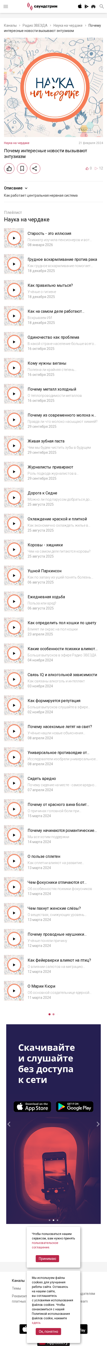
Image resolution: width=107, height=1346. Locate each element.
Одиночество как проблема (53, 337)
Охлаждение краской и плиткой (57, 519)
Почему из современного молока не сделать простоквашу (62, 418)
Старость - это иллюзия (49, 233)
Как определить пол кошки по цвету (62, 622)
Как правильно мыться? (50, 285)
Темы (16, 1288)
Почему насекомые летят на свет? (60, 726)
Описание (13, 188)
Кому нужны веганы (47, 363)
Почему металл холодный (52, 389)
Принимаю (47, 1259)
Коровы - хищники (45, 545)
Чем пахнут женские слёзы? (54, 908)
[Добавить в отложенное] (22, 168)
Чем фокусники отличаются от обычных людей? (56, 885)
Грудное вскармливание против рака (62, 259)
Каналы (10, 25)
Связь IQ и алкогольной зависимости (62, 674)
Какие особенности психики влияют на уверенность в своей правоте (61, 651)
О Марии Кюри (41, 986)
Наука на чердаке (68, 25)
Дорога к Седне (42, 493)
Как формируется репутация (54, 700)
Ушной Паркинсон (44, 571)
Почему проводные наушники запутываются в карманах (56, 937)
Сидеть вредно (42, 778)
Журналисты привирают (50, 467)
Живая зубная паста (46, 441)
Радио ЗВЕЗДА (35, 25)
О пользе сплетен (44, 856)
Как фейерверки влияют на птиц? (59, 960)
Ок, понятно (48, 1332)
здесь (36, 1323)
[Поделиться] (35, 168)
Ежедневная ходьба (46, 597)
